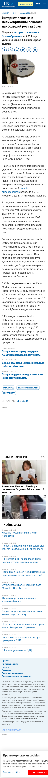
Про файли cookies (11, 772)
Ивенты (5, 667)
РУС (38, 4)
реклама (8, 387)
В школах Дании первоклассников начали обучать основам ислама (21, 560)
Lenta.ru (22, 400)
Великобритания (28, 387)
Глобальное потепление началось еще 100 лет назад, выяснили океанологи (23, 547)
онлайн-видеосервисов (15, 190)
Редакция (6, 670)
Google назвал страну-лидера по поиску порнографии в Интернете (21, 353)
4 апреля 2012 (24, 13)
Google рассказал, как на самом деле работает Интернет (23, 364)
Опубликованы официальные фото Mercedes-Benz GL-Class (21, 586)
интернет (9, 393)
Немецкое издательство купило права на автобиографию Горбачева (23, 625)
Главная (5, 12)
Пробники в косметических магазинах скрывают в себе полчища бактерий (23, 573)
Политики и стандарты (12, 673)
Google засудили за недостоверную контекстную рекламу (22, 376)
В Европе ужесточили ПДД (17, 650)
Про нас (5, 660)
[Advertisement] (24, 427)
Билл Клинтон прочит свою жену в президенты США (21, 638)
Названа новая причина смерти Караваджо (19, 534)
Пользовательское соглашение (16, 676)
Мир (14, 12)
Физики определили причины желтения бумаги (18, 599)
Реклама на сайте (10, 663)
